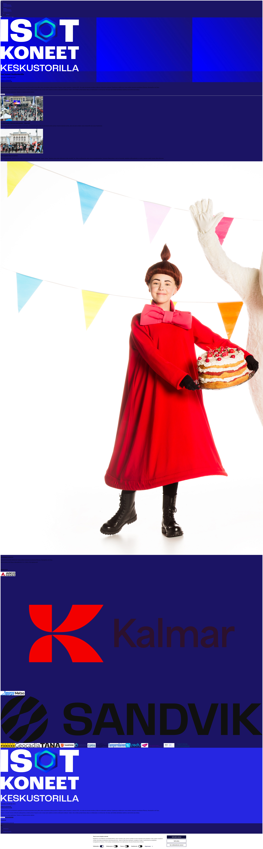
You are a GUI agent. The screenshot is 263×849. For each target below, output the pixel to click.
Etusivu (5, 3)
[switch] (116, 846)
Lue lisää (2, 128)
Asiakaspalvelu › (6, 828)
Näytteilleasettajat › (9, 94)
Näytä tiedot (148, 846)
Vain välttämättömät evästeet (176, 845)
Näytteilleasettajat (7, 4)
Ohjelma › (3, 94)
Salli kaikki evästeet (176, 837)
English (7, 14)
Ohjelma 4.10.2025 (7, 6)
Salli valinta (176, 841)
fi (3, 13)
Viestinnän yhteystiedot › (7, 831)
